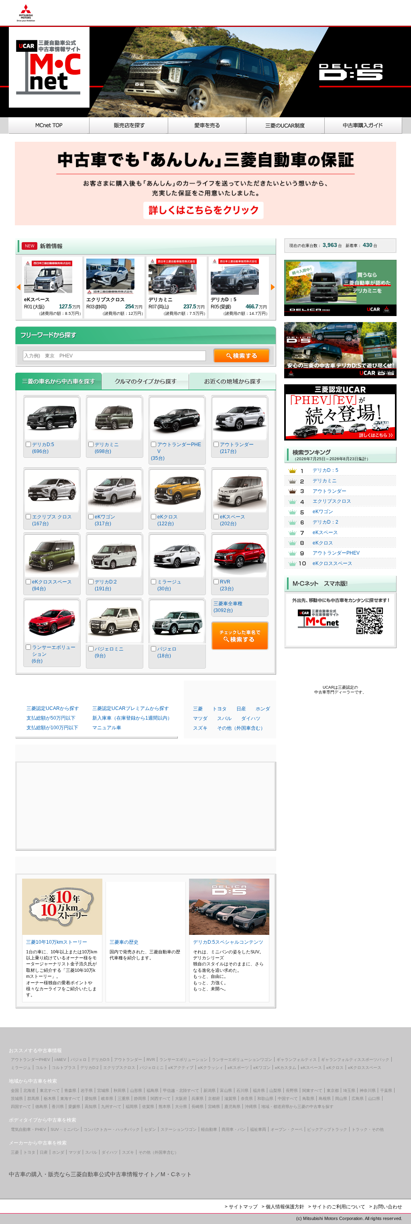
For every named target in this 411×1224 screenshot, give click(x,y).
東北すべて (50, 1090)
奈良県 (247, 1098)
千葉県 (386, 1090)
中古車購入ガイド (364, 125)
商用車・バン (234, 1129)
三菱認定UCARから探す (52, 708)
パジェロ (79, 1059)
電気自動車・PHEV (28, 1129)
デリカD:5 (100, 1059)
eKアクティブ (180, 1067)
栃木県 (50, 1098)
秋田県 (120, 1090)
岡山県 (341, 1098)
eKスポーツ (238, 1067)
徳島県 (41, 1106)
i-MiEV (60, 1059)
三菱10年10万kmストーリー (56, 942)
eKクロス (323, 543)
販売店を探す (129, 125)
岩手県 (87, 1090)
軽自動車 (209, 1129)
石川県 (242, 1090)
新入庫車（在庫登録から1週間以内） (132, 718)
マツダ (200, 718)
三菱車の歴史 (124, 942)
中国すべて (288, 1098)
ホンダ (263, 709)
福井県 (259, 1090)
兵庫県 (197, 1098)
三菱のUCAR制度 (285, 125)
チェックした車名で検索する (240, 635)
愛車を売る (207, 125)
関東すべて (312, 1090)
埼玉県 (349, 1090)
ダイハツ (250, 718)
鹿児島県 (232, 1106)
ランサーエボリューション (183, 1059)
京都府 (214, 1098)
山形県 (136, 1090)
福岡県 (132, 1106)
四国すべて (21, 1106)
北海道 (29, 1090)
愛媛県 (74, 1106)
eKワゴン (323, 511)
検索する (241, 355)
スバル (224, 718)
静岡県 (140, 1098)
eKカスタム (285, 1067)
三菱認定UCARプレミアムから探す (130, 708)
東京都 (333, 1090)
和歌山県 (265, 1098)
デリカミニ (161, 299)
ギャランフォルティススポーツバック (355, 1059)
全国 (15, 1090)
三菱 (198, 709)
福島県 (152, 1090)
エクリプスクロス (105, 299)
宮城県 (103, 1090)
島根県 (325, 1098)
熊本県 (165, 1106)
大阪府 (181, 1098)
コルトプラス (64, 1067)
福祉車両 (258, 1129)
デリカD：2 (325, 522)
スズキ (200, 728)
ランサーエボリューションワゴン (242, 1059)
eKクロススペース (332, 563)
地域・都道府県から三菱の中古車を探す (297, 1106)
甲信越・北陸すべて (181, 1090)
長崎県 (197, 1106)
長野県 (292, 1090)
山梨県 (275, 1090)
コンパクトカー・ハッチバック (111, 1129)
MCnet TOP (49, 125)
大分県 (181, 1106)
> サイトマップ (241, 1207)
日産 (241, 709)
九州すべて (111, 1106)
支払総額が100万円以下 (52, 727)
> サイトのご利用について (336, 1207)
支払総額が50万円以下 (50, 718)
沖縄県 (251, 1106)
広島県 (358, 1098)
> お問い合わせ (385, 1207)
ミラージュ (21, 1067)
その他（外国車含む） (241, 728)
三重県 (124, 1098)
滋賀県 (230, 1098)
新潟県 (209, 1090)
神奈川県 (368, 1090)
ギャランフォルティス (297, 1059)
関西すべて (161, 1098)
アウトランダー (329, 491)
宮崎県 (214, 1106)
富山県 (226, 1090)
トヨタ (219, 709)
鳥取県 (308, 1098)
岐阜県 (107, 1098)
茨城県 (17, 1098)
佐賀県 (148, 1106)
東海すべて (70, 1098)
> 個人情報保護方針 (283, 1207)
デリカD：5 (223, 299)
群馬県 (33, 1098)
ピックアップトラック (327, 1129)
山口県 (374, 1098)
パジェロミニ (152, 1067)
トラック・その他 (368, 1129)
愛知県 (91, 1098)
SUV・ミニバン (65, 1129)
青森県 (70, 1090)
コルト (41, 1067)
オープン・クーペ (287, 1129)
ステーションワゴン (179, 1129)
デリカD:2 (89, 1067)
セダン (150, 1129)
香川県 (58, 1106)
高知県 (91, 1106)
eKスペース (37, 299)
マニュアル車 (106, 727)
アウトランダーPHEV (336, 553)
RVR (150, 1059)
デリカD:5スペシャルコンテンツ (228, 942)
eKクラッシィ (210, 1067)
